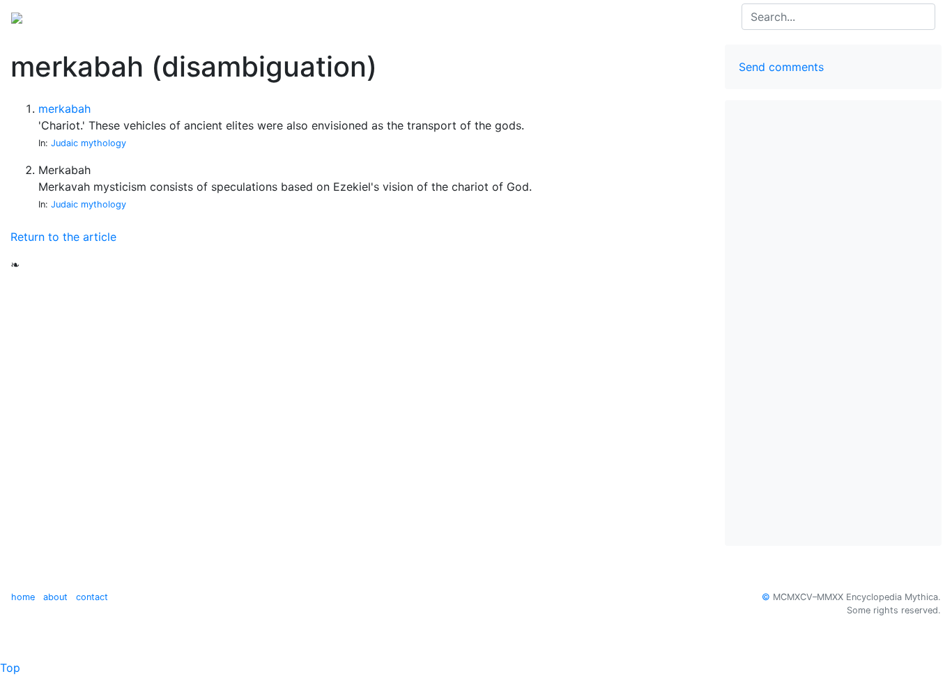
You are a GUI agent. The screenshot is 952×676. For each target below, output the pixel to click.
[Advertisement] (833, 323)
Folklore (127, 17)
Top (10, 668)
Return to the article (63, 237)
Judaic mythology (88, 143)
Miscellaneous (196, 17)
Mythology (67, 17)
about (55, 597)
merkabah (64, 109)
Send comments (781, 67)
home (23, 597)
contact (92, 597)
